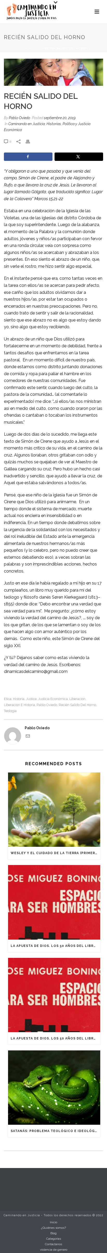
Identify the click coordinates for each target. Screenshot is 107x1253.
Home (24, 48)
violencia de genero (53, 1249)
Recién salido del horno (77, 705)
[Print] (30, 141)
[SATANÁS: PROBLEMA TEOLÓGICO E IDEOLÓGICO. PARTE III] (54, 1087)
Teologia (10, 711)
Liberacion (77, 699)
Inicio (53, 1222)
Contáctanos (53, 1244)
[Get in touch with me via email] (28, 737)
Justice (31, 699)
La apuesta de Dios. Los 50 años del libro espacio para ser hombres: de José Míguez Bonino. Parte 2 (55, 946)
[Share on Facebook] (28, 157)
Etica (7, 699)
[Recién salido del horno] (53, 72)
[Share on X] (79, 157)
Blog (36, 48)
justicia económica (53, 699)
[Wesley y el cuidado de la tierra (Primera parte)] (54, 810)
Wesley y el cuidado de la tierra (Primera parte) (55, 853)
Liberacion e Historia (19, 705)
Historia (18, 699)
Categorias (53, 1238)
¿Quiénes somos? (53, 1228)
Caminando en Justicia (26, 124)
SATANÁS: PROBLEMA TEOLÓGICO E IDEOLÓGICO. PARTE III (55, 1131)
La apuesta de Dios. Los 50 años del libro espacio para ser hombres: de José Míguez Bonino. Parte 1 (55, 1038)
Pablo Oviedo (19, 118)
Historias (53, 124)
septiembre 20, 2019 (60, 118)
